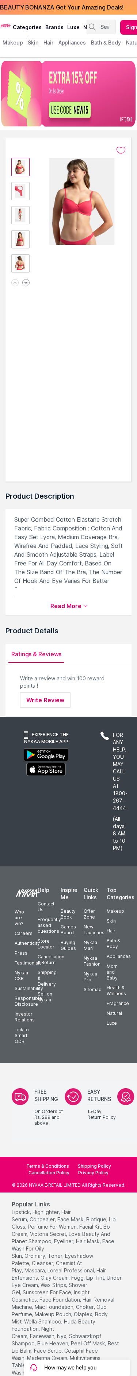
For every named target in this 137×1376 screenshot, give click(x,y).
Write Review (45, 700)
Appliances (119, 956)
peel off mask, (88, 1343)
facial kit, (90, 1227)
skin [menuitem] (33, 42)
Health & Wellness (116, 990)
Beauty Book (68, 914)
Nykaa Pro (90, 976)
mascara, (35, 1270)
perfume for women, (53, 1227)
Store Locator (46, 944)
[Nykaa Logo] (5, 25)
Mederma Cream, (47, 1358)
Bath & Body (113, 943)
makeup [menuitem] (13, 42)
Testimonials (28, 963)
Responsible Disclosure (28, 1001)
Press (21, 953)
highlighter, (46, 1212)
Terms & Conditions (47, 1166)
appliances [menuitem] (72, 42)
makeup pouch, (53, 1314)
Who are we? (19, 917)
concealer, (43, 1219)
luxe (73, 27)
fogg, (78, 1278)
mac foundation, (55, 1307)
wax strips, (54, 1285)
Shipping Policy (94, 1166)
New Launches (94, 929)
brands (54, 27)
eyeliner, (64, 1241)
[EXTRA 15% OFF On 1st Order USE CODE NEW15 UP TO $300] (68, 93)
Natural (114, 1013)
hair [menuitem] (48, 42)
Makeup (115, 911)
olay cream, (55, 1278)
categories (27, 27)
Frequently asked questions (49, 925)
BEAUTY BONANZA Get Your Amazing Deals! (61, 7)
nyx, (62, 1336)
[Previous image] (15, 283)
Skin (111, 921)
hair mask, (88, 1241)
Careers (24, 933)
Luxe (112, 1023)
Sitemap (93, 989)
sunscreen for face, (47, 1292)
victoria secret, (48, 1234)
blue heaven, (53, 1343)
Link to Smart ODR (22, 1035)
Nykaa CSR (21, 975)
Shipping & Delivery (47, 978)
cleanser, (43, 1263)
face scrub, (48, 1351)
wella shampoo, (43, 1321)
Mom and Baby (112, 972)
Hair (111, 931)
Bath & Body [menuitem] (106, 42)
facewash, (43, 1336)
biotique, (96, 1219)
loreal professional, (71, 1270)
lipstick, (21, 1212)
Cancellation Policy (48, 1172)
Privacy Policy (93, 1172)
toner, (56, 1256)
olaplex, (84, 1314)
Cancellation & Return (51, 959)
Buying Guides (68, 945)
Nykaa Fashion (92, 961)
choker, (85, 1307)
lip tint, (95, 1278)
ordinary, (35, 1256)
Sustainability (29, 988)
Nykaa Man (90, 945)
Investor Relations (25, 1017)
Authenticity (27, 943)
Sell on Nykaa (45, 996)
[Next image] (26, 283)
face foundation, (60, 1299)
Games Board (68, 929)
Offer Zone (89, 914)
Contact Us (46, 906)
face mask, (71, 1219)
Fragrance (118, 1003)
